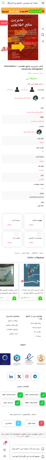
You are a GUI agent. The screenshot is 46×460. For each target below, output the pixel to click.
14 (43, 152)
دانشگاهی (35, 253)
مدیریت (17, 253)
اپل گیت (24, 90)
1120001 (8, 403)
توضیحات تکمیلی (35, 238)
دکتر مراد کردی (29, 132)
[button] (42, 29)
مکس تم (21, 436)
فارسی (41, 179)
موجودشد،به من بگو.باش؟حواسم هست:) (25, 456)
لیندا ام (10, 90)
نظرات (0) (16, 238)
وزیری (42, 161)
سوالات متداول (13, 321)
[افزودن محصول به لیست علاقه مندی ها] (43, 34)
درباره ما (38, 336)
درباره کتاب (16, 220)
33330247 (32, 395)
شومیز (41, 170)
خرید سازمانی (13, 334)
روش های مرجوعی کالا (11, 325)
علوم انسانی (26, 253)
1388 (42, 143)
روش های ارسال (36, 323)
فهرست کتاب (37, 220)
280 (42, 188)
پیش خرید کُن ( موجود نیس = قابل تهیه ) (25, 449)
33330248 (9, 395)
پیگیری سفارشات (12, 329)
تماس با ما (37, 332)
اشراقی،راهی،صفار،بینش (35, 112)
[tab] (33, 221)
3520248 (31, 403)
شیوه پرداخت (36, 328)
